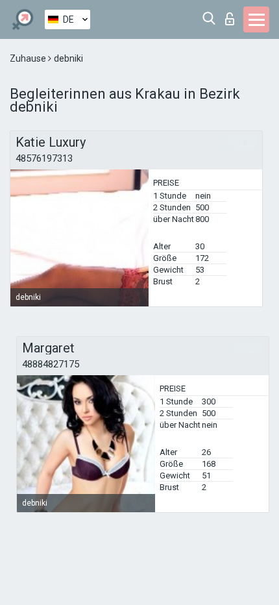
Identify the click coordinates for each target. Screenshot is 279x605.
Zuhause (29, 58)
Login (232, 15)
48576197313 (44, 158)
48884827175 (50, 364)
